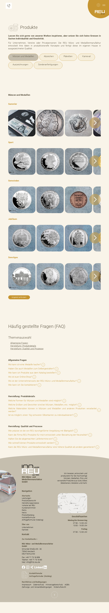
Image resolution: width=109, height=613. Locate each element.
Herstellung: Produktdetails (23, 346)
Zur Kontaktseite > (29, 539)
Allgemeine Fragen (19, 343)
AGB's (67, 585)
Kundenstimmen (29, 508)
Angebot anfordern (19, 297)
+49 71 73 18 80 (35, 560)
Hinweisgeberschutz (54, 585)
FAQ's (24, 510)
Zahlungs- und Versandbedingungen (37, 587)
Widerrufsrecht (60, 587)
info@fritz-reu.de (33, 562)
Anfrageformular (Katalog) (32, 520)
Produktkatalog (28, 515)
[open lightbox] (21, 123)
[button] (103, 5)
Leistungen (26, 498)
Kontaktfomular (35, 573)
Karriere (25, 530)
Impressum (27, 585)
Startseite (26, 496)
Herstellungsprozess (30, 503)
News (24, 513)
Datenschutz (38, 585)
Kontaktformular (28, 517)
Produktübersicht (29, 501)
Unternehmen (27, 527)
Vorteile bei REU (28, 505)
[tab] (23, 57)
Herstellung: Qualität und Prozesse (26, 348)
